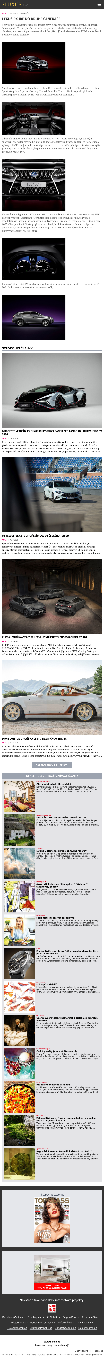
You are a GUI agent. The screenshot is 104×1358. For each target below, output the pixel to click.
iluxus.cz (39, 948)
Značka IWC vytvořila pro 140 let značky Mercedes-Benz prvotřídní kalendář (67, 952)
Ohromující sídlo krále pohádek (53, 784)
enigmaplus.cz (41, 1115)
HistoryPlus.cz (19, 1322)
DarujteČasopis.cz (65, 1327)
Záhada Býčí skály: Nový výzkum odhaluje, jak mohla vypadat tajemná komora (66, 1119)
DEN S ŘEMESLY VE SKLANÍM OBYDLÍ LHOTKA (61, 817)
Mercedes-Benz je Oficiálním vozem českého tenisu (35, 535)
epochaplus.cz (41, 1015)
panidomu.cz (40, 982)
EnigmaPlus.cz (71, 1317)
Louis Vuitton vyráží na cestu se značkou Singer (34, 738)
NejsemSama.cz (87, 1327)
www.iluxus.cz (52, 1341)
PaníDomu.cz (85, 1322)
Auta (4, 13)
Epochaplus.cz (36, 1317)
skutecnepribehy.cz (43, 1048)
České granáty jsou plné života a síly (56, 1051)
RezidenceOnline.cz (13, 1317)
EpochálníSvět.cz (92, 1317)
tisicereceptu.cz (41, 1082)
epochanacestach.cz (43, 815)
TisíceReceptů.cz (17, 1327)
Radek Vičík (24, 13)
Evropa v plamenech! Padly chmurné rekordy (61, 851)
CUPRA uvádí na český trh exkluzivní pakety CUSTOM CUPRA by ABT (44, 637)
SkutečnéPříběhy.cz (41, 1327)
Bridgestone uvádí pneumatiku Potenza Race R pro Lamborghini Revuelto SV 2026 (52, 433)
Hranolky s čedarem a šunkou (53, 1084)
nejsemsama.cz (41, 915)
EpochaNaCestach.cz (42, 1322)
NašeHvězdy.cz (66, 1322)
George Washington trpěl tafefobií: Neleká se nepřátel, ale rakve (67, 1019)
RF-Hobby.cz (96, 1350)
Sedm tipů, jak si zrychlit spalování (55, 918)
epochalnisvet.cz (42, 1149)
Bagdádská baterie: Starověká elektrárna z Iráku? (64, 1151)
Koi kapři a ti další (46, 984)
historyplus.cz (41, 882)
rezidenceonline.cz (43, 781)
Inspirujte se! (52, 1286)
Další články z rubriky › (52, 765)
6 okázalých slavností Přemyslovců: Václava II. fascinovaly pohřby (62, 885)
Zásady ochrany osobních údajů (52, 1345)
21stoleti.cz (40, 848)
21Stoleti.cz (53, 1317)
